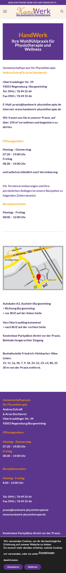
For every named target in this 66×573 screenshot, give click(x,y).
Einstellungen (46, 552)
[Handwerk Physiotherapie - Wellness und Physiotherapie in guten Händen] (33, 11)
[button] (5, 11)
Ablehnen (32, 566)
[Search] (61, 11)
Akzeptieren (13, 566)
